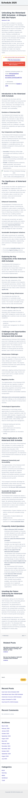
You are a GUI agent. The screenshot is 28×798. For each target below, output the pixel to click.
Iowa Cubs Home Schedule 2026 (10, 692)
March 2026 (5, 726)
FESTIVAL (4, 773)
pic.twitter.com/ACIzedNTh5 (13, 77)
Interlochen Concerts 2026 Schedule (11, 697)
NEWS (3, 775)
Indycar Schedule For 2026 (9, 699)
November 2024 (6, 748)
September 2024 (6, 753)
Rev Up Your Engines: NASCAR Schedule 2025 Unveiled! (12, 657)
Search (3, 677)
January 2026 (5, 731)
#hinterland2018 (10, 75)
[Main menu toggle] (25, 2)
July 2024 (4, 758)
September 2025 (6, 736)
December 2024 (6, 746)
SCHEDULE (5, 651)
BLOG (3, 770)
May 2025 (4, 741)
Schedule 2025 (9, 2)
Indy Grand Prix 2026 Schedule (10, 702)
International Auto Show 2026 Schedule (12, 694)
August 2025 (5, 738)
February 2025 (5, 743)
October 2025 (5, 733)
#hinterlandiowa (14, 73)
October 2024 (5, 751)
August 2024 (5, 756)
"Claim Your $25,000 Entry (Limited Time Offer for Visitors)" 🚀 (14, 63)
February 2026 (5, 728)
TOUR (3, 780)
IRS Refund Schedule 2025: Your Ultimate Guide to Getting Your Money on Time (12, 649)
